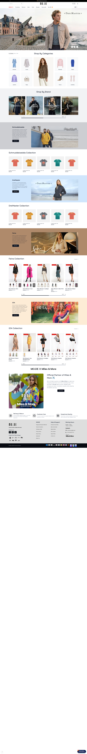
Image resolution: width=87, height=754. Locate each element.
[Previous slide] (72, 47)
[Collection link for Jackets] (14, 78)
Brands (37, 7)
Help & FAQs (53, 433)
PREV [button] (24, 294)
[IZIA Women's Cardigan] (43, 342)
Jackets (14, 84)
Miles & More (53, 429)
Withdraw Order (39, 429)
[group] (43, 29)
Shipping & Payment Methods (41, 424)
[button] (74, 4)
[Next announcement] (73, 1)
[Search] (21, 3)
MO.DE (13, 445)
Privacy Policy (38, 431)
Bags (27, 84)
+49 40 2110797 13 (70, 432)
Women (23, 7)
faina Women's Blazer (70, 288)
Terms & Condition (39, 426)
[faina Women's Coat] (29, 273)
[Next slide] (75, 47)
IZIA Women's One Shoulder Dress (27, 359)
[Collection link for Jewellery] (73, 78)
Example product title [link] (12, 170)
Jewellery (73, 84)
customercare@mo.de (71, 430)
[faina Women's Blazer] (71, 273)
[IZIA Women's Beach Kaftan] (15, 342)
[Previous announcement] (10, 1)
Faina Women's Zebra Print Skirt (57, 289)
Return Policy (38, 433)
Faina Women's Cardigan (43, 288)
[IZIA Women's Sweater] (57, 342)
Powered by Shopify (17, 445)
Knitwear (60, 69)
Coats (26, 69)
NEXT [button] (63, 116)
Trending (17, 7)
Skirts (72, 69)
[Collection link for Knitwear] (60, 63)
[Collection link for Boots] (60, 78)
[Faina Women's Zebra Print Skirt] (57, 273)
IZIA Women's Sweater (56, 358)
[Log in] (77, 3)
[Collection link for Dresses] (14, 63)
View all (75, 259)
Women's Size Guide (54, 424)
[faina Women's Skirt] (15, 273)
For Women (11, 53)
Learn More (61, 390)
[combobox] (16, 4)
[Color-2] (10, 285)
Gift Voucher (53, 431)
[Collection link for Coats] (27, 63)
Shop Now (15, 140)
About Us (38, 438)
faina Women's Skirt (13, 288)
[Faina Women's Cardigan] (43, 273)
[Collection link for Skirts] (73, 63)
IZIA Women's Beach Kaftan (13, 359)
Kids (33, 7)
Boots (60, 84)
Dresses (14, 69)
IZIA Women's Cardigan (42, 358)
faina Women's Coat (27, 288)
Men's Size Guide (54, 426)
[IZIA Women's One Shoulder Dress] (29, 342)
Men (28, 7)
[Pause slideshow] (77, 47)
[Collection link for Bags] (27, 78)
